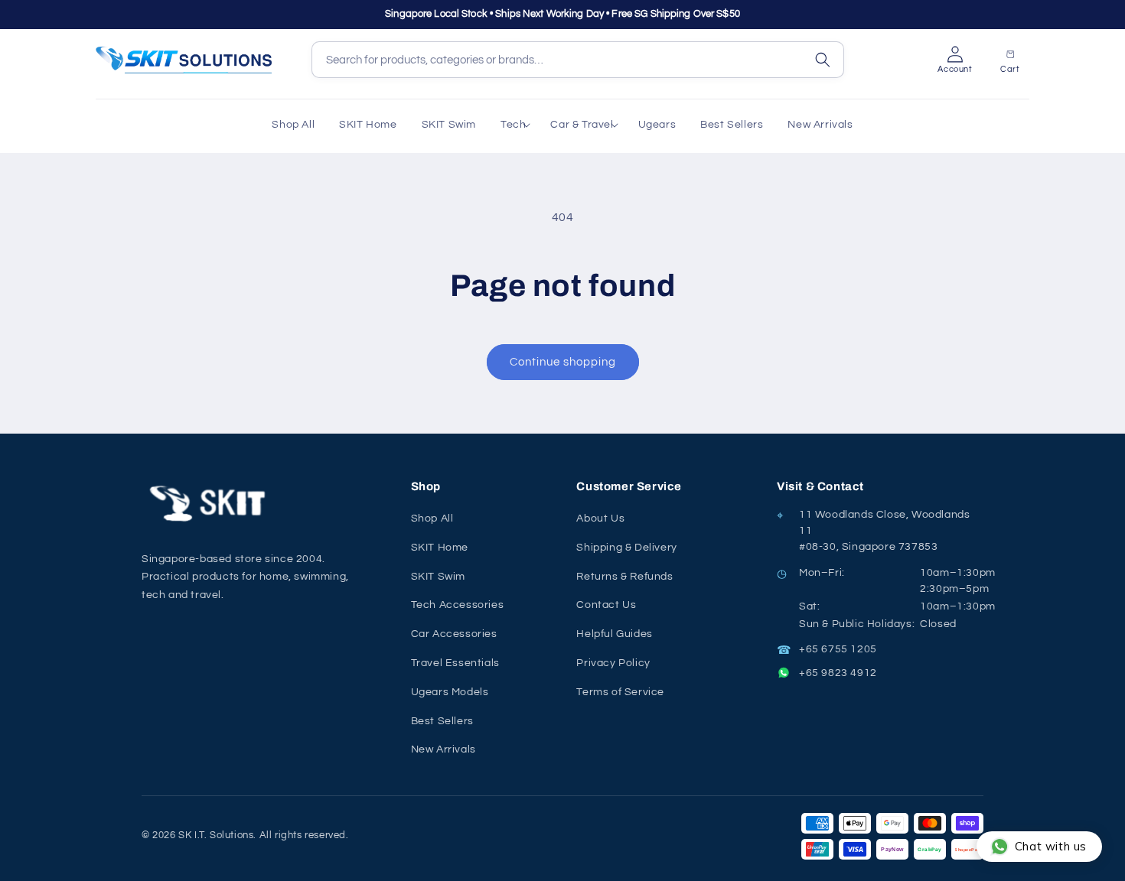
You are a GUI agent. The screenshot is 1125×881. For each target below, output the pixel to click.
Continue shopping (563, 362)
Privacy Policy (613, 663)
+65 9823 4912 (838, 673)
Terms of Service (620, 692)
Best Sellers (442, 721)
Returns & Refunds (624, 576)
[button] (513, 125)
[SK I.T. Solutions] (210, 503)
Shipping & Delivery (626, 547)
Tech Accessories (457, 605)
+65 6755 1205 (838, 649)
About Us (600, 518)
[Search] (822, 59)
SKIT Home (439, 547)
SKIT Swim (438, 576)
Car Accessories (454, 634)
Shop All (432, 518)
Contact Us (606, 605)
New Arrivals (443, 749)
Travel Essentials (455, 663)
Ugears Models (450, 692)
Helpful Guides (614, 634)
